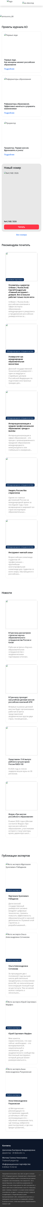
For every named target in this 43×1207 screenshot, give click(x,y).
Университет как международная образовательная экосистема (16, 360)
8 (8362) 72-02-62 (9, 1167)
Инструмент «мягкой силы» (20, 552)
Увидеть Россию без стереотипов (17, 491)
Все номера (21, 235)
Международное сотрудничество (20, 351)
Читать (21, 226)
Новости (7, 592)
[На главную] (12, 3)
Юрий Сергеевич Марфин (20, 1033)
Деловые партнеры (15, 279)
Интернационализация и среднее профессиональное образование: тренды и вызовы (21, 427)
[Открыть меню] (3, 3)
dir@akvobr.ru (18, 1153)
